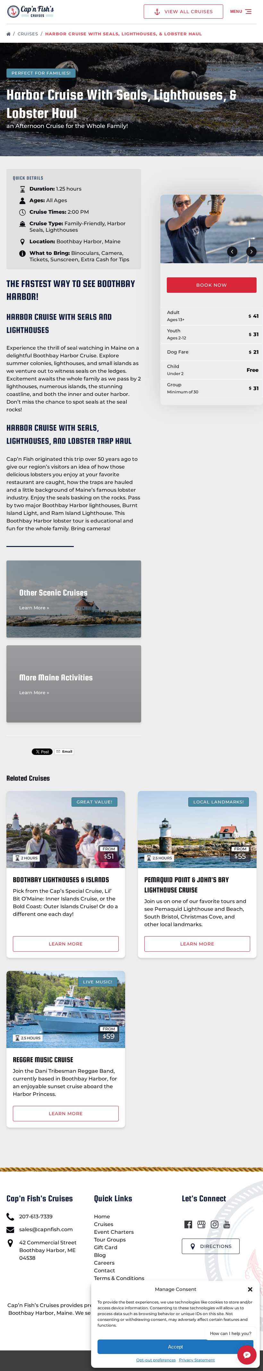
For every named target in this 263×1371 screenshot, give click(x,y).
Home (102, 1217)
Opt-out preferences (156, 1360)
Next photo (251, 252)
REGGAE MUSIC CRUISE (43, 1059)
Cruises (29, 33)
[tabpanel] (211, 229)
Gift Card (105, 1247)
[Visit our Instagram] (214, 1224)
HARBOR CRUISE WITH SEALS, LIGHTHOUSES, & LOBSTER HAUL (124, 33)
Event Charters (114, 1232)
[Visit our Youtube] (227, 1224)
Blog (100, 1255)
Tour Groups (110, 1240)
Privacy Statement (197, 1360)
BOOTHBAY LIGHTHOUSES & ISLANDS (61, 879)
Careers (104, 1263)
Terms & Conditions (119, 1278)
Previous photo (232, 252)
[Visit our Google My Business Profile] (201, 1224)
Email (66, 751)
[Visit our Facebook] (188, 1224)
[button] (250, 1289)
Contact (104, 1271)
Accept (175, 1346)
